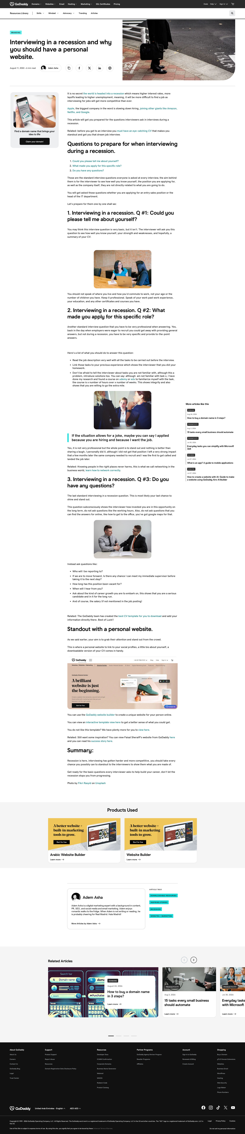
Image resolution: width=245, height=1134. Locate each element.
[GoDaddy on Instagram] (211, 1109)
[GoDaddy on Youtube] (233, 1109)
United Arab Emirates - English (49, 1108)
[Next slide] (194, 960)
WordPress (221, 1073)
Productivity (193, 424)
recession (156, 909)
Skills (39, 13)
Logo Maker (221, 1087)
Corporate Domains (104, 1064)
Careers (13, 1059)
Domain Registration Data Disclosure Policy (60, 1069)
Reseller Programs (143, 1059)
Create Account (188, 1064)
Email (61, 4)
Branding (16, 32)
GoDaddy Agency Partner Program (149, 1054)
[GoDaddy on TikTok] (218, 1109)
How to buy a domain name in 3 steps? (128, 994)
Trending (83, 13)
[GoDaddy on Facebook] (203, 1109)
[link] (79, 68)
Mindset (52, 13)
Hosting (220, 1078)
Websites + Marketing (161, 916)
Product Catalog (103, 1087)
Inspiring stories (159, 902)
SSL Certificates (103, 4)
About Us (13, 1054)
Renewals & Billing (189, 1059)
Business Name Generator (106, 1069)
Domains (191, 410)
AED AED (74, 1108)
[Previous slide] (184, 960)
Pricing (117, 4)
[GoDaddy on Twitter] (225, 1109)
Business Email (222, 1069)
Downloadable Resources (163, 896)
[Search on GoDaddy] (232, 13)
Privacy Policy (220, 1121)
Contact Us (14, 1064)
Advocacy (67, 13)
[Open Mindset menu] (58, 13)
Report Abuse (50, 1059)
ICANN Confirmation (104, 1059)
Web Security (222, 1083)
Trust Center (14, 1078)
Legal (12, 1073)
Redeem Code (102, 1083)
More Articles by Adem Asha (84, 923)
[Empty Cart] (233, 4)
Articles (94, 13)
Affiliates (140, 1064)
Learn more (112, 1004)
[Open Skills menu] (43, 13)
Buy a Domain (222, 1054)
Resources (48, 1064)
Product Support (51, 1054)
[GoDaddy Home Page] (20, 1108)
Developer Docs (102, 1054)
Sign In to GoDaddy (189, 1054)
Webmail (100, 1073)
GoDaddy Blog (15, 1069)
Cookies (232, 1121)
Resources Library (19, 13)
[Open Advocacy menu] (74, 13)
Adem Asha (53, 68)
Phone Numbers (223, 1092)
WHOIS (99, 1078)
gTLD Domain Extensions (226, 1059)
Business (191, 455)
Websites (191, 469)
